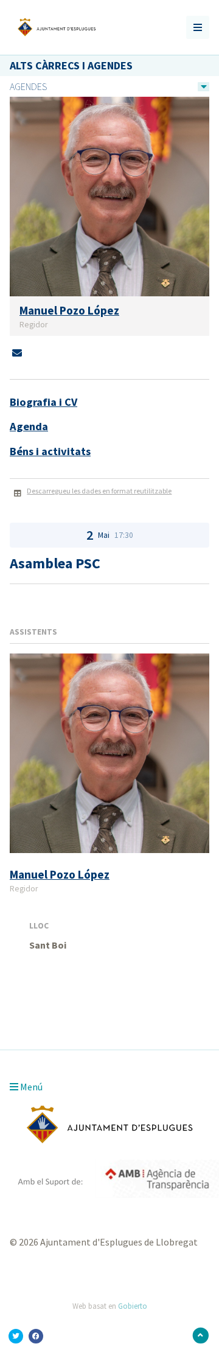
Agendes (28, 86)
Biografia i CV (43, 402)
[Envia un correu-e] (17, 353)
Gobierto (132, 1306)
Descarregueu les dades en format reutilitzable (99, 490)
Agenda (29, 426)
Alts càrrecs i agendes (71, 65)
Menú (30, 1087)
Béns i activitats (50, 451)
